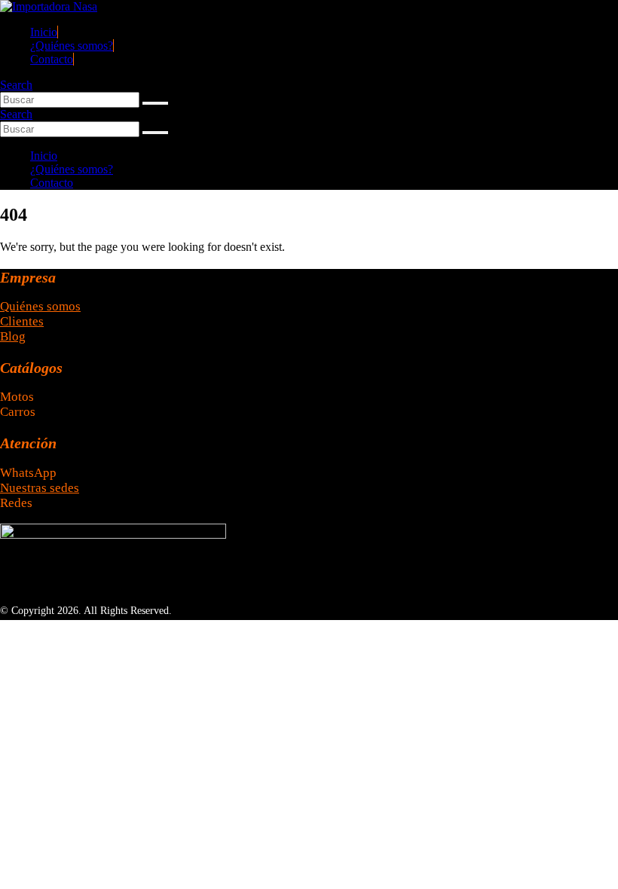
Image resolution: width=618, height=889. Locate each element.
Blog (13, 336)
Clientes (22, 321)
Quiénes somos (40, 306)
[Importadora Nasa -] (48, 6)
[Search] (155, 103)
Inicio (43, 32)
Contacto (51, 59)
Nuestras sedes (39, 488)
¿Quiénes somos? (71, 45)
